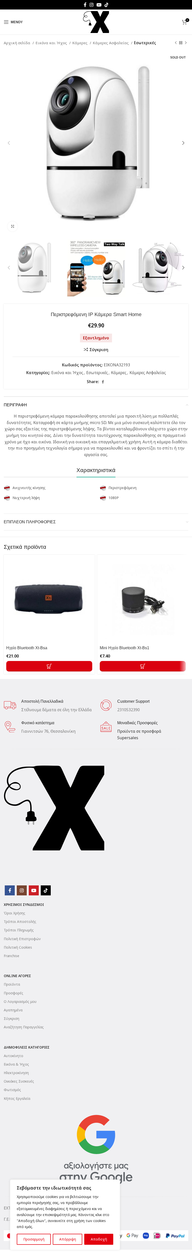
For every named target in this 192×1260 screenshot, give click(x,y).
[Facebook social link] (85, 4)
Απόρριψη (67, 1239)
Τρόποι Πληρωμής (19, 930)
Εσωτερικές (145, 42)
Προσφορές (13, 993)
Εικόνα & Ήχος (16, 1064)
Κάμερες (80, 42)
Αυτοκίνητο (13, 1055)
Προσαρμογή (33, 1239)
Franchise (11, 955)
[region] (65, 1215)
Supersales (127, 737)
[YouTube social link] (99, 4)
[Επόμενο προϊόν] (185, 42)
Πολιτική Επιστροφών (22, 938)
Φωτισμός (12, 1089)
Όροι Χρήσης (14, 913)
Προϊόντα (12, 984)
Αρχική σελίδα (17, 42)
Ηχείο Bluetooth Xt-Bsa (26, 648)
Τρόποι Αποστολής (20, 921)
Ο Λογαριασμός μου (20, 1001)
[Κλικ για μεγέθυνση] (13, 226)
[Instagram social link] (91, 4)
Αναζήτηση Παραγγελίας (24, 1027)
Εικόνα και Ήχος (52, 42)
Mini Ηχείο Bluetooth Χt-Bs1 (124, 648)
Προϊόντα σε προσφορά (139, 731)
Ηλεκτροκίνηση (16, 1072)
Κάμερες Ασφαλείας (111, 42)
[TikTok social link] (106, 4)
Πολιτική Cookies (18, 947)
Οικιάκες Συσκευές (19, 1081)
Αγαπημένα (13, 1010)
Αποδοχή (99, 1239)
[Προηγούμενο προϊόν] (175, 42)
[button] (49, 666)
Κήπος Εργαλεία (17, 1098)
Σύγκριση (11, 1018)
